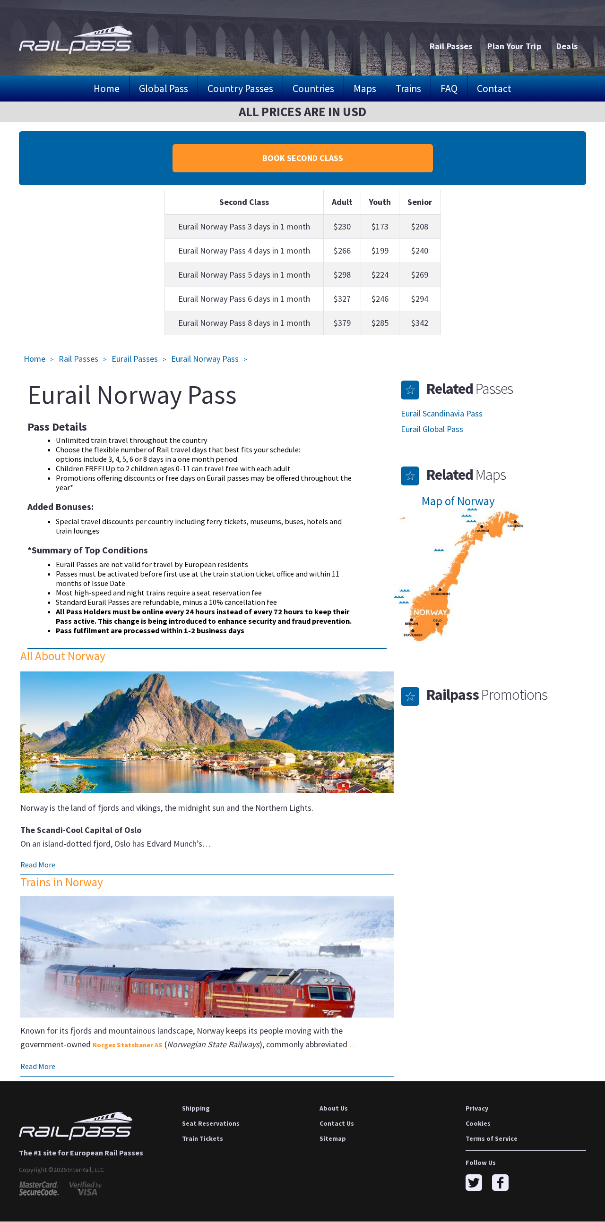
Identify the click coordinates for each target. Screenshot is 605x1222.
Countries (313, 88)
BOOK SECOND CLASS (302, 158)
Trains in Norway (61, 882)
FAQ (449, 88)
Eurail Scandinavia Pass (442, 413)
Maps (365, 88)
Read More (37, 864)
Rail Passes (78, 358)
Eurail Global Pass (432, 429)
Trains (408, 88)
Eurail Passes (135, 358)
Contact (494, 88)
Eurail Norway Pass (205, 358)
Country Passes (240, 88)
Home (107, 88)
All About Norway (62, 655)
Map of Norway (458, 501)
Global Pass (163, 88)
